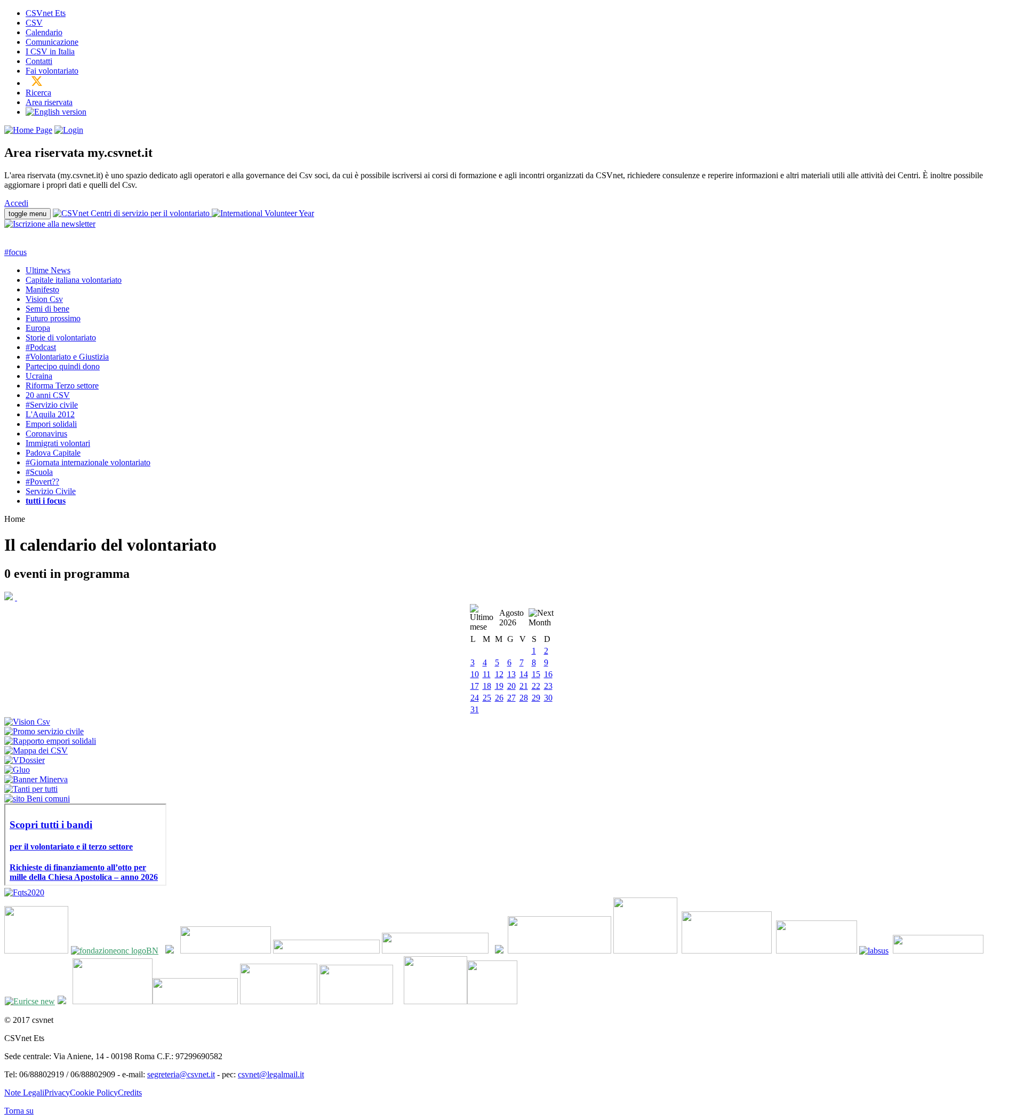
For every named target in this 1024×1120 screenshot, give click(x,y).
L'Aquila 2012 (50, 414)
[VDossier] (24, 760)
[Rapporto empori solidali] (50, 740)
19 (499, 685)
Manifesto (42, 289)
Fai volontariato (52, 70)
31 (474, 709)
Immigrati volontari (58, 443)
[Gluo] (17, 769)
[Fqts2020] (24, 892)
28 (523, 697)
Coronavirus (46, 433)
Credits (130, 1092)
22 (536, 685)
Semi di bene (47, 308)
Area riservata (49, 102)
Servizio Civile (51, 491)
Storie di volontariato (61, 337)
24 (474, 697)
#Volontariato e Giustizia (67, 356)
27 (511, 697)
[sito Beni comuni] (37, 798)
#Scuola (39, 471)
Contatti (39, 61)
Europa (38, 327)
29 (536, 697)
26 (499, 697)
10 (474, 674)
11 (487, 674)
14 (523, 674)
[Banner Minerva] (36, 779)
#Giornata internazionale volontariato (88, 462)
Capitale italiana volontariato (74, 279)
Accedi (16, 203)
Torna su (19, 1110)
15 (536, 674)
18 (487, 685)
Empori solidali (51, 423)
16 (548, 674)
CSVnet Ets (46, 13)
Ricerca (38, 92)
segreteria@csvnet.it (181, 1074)
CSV (34, 22)
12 (499, 674)
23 (548, 685)
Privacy (57, 1092)
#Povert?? (42, 481)
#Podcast (41, 347)
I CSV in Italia (50, 51)
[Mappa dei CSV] (36, 750)
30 (548, 697)
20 (511, 685)
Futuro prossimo (53, 318)
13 (511, 674)
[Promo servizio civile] (44, 731)
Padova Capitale (53, 452)
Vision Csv (44, 299)
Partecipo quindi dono (63, 366)
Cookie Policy (94, 1092)
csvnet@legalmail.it (271, 1074)
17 (474, 685)
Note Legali (24, 1092)
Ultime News (48, 270)
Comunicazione (52, 41)
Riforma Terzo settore (62, 385)
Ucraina (39, 375)
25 (487, 697)
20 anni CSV (48, 395)
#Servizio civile (52, 404)
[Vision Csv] (27, 721)
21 (523, 685)
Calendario (44, 32)
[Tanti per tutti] (31, 788)
